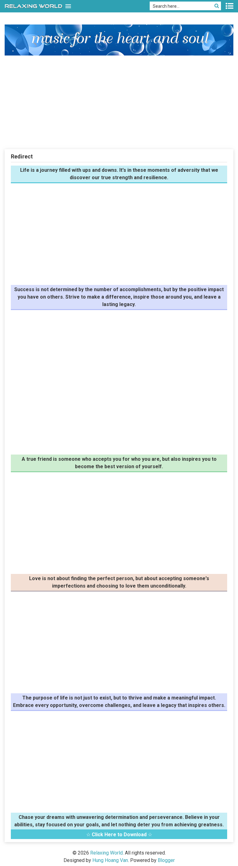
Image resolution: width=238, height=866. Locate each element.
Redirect (22, 156)
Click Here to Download (119, 834)
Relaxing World (106, 853)
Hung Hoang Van (110, 860)
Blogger (166, 860)
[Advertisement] (119, 102)
